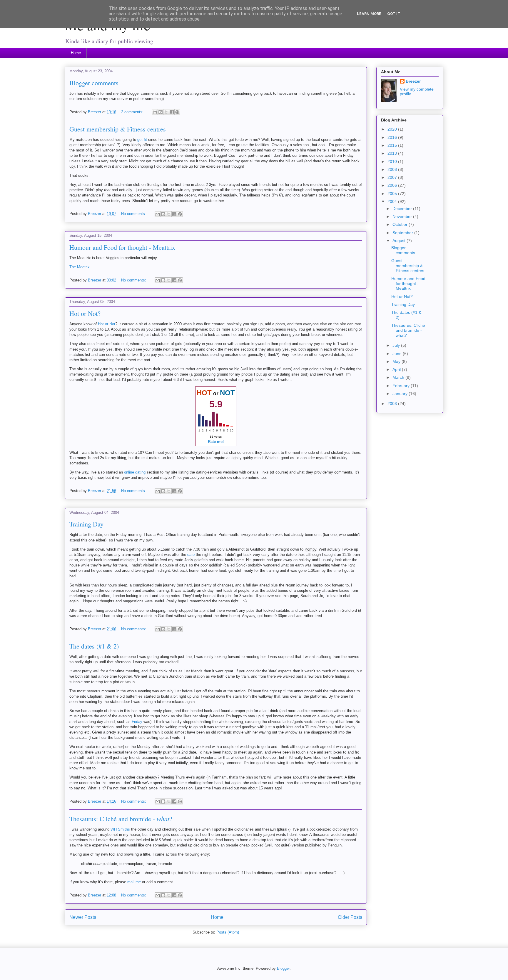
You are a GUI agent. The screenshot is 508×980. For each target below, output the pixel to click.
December (402, 208)
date (191, 554)
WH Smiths (120, 829)
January (400, 393)
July (396, 345)
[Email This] (155, 112)
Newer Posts (82, 917)
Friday (137, 721)
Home (76, 53)
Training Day (86, 524)
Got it (393, 13)
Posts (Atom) (227, 932)
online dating (135, 472)
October (400, 224)
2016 (392, 137)
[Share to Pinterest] (177, 112)
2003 (392, 403)
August (399, 240)
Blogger (283, 968)
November (402, 216)
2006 (392, 185)
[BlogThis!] (160, 112)
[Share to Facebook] (172, 112)
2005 (392, 193)
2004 (392, 201)
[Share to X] (166, 112)
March (398, 377)
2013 (392, 153)
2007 (392, 177)
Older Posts (350, 917)
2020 (392, 129)
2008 (392, 169)
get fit (142, 139)
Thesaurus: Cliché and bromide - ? (120, 818)
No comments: (134, 213)
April (397, 369)
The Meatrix (79, 267)
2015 (392, 145)
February (401, 385)
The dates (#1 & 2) (94, 646)
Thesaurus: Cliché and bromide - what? (408, 330)
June (397, 353)
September (403, 232)
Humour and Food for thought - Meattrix (122, 247)
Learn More (369, 13)
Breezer (413, 81)
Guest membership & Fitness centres (117, 129)
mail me (134, 882)
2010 (392, 161)
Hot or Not (106, 324)
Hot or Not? (85, 313)
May (397, 361)
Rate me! (216, 441)
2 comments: (133, 112)
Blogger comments (93, 83)
